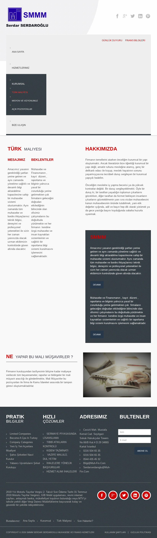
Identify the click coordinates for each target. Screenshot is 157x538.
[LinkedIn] (140, 14)
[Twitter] (133, 14)
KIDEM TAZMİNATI (57, 450)
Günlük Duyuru (112, 40)
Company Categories (21, 442)
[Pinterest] (148, 14)
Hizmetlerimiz (20, 68)
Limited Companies (20, 433)
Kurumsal (18, 84)
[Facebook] (117, 14)
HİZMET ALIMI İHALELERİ (62, 471)
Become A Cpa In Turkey (24, 438)
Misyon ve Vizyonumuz (25, 101)
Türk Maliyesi (20, 92)
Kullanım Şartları (115, 532)
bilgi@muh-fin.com (94, 463)
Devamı (97, 285)
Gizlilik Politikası (141, 532)
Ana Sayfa (18, 52)
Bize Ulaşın (19, 125)
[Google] (125, 14)
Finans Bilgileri (135, 40)
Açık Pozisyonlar (22, 109)
